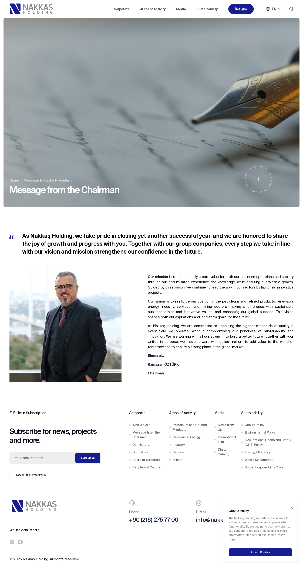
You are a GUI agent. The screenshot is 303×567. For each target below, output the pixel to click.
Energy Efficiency (257, 452)
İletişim (241, 9)
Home (14, 180)
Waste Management (260, 460)
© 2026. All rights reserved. (44, 559)
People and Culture (146, 467)
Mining (177, 460)
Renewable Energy (186, 437)
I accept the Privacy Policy (31, 475)
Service (178, 452)
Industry (179, 445)
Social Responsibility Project (266, 467)
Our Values (140, 452)
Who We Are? (142, 425)
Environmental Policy (260, 432)
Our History (140, 445)
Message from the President (48, 180)
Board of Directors (146, 460)
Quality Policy (254, 425)
